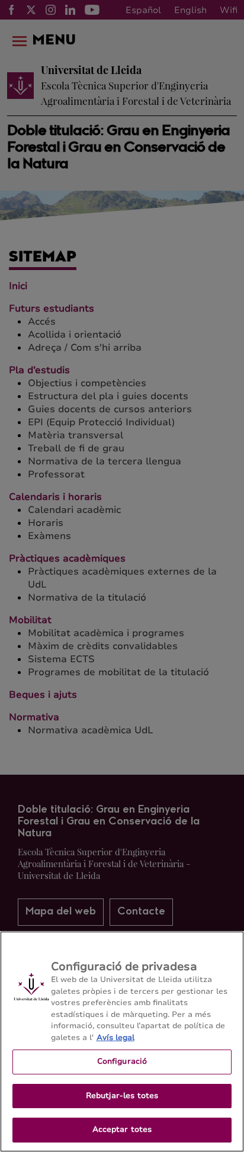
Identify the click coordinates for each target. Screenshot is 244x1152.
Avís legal (115, 1037)
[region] (122, 1041)
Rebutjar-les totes (122, 1095)
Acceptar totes (122, 1129)
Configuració (122, 1061)
